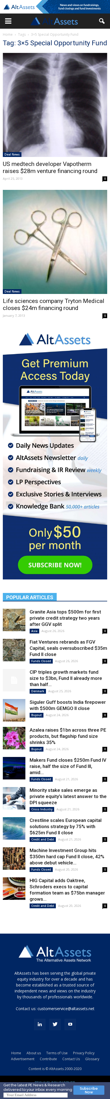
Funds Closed (41, 661)
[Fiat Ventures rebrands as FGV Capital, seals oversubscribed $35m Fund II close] (14, 650)
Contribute (48, 1059)
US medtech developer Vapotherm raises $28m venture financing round (50, 167)
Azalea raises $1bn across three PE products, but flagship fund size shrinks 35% (68, 736)
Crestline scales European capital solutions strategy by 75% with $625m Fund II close (66, 826)
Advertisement (22, 1059)
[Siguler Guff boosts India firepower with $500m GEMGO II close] (14, 710)
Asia (34, 631)
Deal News (12, 154)
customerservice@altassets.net (66, 1008)
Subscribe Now (89, 1090)
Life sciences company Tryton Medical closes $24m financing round (53, 304)
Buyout (36, 715)
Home (8, 34)
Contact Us (71, 1059)
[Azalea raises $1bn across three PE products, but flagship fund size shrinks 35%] (14, 738)
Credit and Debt (42, 839)
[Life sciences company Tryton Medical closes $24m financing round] (55, 242)
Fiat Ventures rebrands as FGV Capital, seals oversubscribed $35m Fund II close (68, 648)
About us (34, 1053)
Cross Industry (41, 809)
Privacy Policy (83, 1053)
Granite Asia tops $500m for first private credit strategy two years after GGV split (65, 618)
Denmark (37, 691)
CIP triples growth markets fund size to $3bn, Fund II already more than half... (66, 678)
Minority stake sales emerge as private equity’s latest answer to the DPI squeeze (68, 796)
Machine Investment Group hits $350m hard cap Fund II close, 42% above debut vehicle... (67, 857)
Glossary (92, 1059)
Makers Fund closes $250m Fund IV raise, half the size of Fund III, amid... (68, 766)
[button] (8, 21)
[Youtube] (70, 1024)
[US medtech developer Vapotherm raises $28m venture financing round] (55, 105)
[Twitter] (55, 1024)
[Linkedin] (39, 1024)
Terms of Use (57, 1053)
